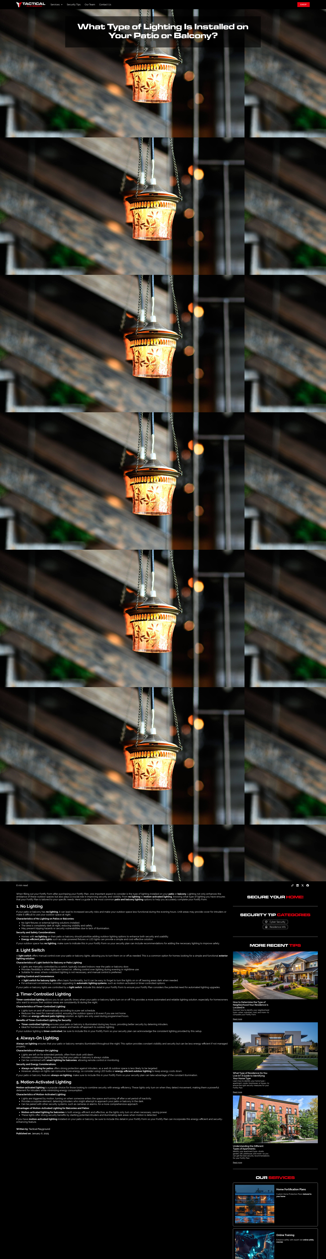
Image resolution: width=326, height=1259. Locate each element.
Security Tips (74, 4)
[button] (57, 4)
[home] (30, 5)
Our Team (90, 4)
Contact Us (105, 4)
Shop (303, 5)
